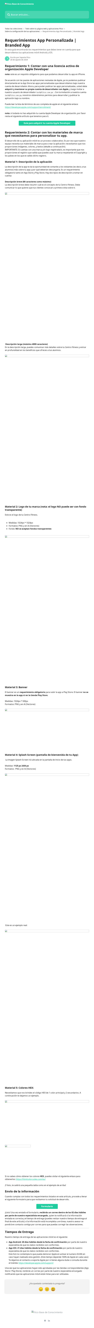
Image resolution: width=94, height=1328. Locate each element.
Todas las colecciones (13, 28)
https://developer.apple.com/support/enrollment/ (28, 107)
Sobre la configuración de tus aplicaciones (22, 31)
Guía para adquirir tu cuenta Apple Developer (47, 123)
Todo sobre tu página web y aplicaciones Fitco (44, 28)
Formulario (47, 1206)
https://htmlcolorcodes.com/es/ (31, 1179)
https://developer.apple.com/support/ (36, 1263)
